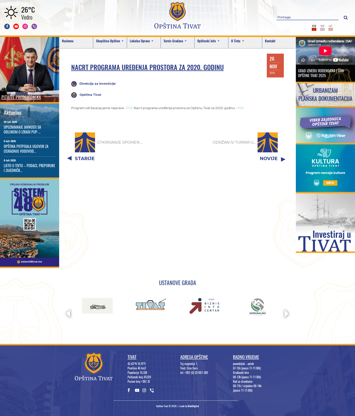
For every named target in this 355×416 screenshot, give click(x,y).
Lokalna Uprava (140, 41)
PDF (129, 108)
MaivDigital (193, 406)
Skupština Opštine (108, 41)
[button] (346, 17)
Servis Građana (174, 41)
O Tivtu (236, 41)
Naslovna (67, 41)
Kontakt (270, 41)
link (29, 264)
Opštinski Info (207, 41)
